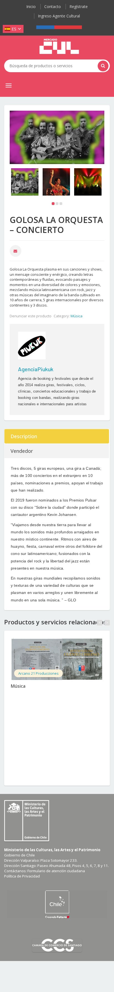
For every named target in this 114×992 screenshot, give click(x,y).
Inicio (31, 6)
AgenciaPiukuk (35, 369)
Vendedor (22, 451)
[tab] (57, 436)
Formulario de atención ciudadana (56, 870)
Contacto (52, 6)
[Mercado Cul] (59, 46)
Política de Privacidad (22, 876)
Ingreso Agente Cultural (59, 16)
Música (76, 315)
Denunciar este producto (30, 315)
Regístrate (78, 6)
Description (24, 436)
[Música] (57, 659)
